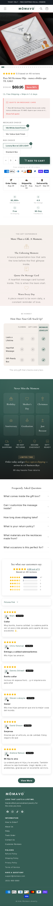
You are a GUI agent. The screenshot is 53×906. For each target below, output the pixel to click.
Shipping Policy (11, 858)
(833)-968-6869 (12, 881)
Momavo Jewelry (29, 901)
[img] (10, 612)
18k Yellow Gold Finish (15, 134)
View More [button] (26, 780)
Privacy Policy (11, 863)
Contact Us (10, 840)
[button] (5, 8)
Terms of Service (12, 867)
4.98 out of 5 (33, 569)
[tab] (2, 67)
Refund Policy (11, 854)
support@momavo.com (15, 876)
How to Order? (11, 822)
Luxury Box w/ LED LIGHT (17, 146)
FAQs (7, 831)
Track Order (10, 835)
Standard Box (12, 152)
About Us (9, 827)
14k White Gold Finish (16, 128)
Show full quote (12, 114)
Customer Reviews (13, 844)
